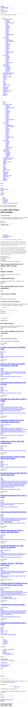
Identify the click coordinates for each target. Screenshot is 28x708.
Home (4, 639)
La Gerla (2, 387)
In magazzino (3, 257)
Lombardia (8, 26)
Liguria (7, 25)
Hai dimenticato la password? (7, 699)
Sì (3, 275)
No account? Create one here (6, 703)
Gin (4, 80)
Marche (7, 27)
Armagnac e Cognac (7, 76)
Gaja (1, 477)
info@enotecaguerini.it (5, 664)
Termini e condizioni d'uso (8, 649)
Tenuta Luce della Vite (5, 550)
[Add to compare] (1, 227)
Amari (4, 75)
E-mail (2, 694)
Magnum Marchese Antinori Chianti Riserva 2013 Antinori (13, 457)
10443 (2, 425)
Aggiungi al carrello (4, 224)
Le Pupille (3, 403)
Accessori (8, 70)
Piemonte (8, 28)
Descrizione (5, 235)
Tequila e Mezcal (6, 84)
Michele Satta (3, 351)
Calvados (5, 78)
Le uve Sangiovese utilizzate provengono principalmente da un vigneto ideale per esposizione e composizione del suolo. (13, 554)
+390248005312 (4, 662)
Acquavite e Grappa (7, 74)
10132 (2, 478)
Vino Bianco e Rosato (7, 19)
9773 (2, 353)
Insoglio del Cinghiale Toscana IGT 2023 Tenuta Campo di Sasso (12, 421)
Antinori (2, 368)
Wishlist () (3, 6)
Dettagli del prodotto (7, 236)
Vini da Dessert (6, 66)
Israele (7, 61)
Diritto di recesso (6, 652)
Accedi (2, 188)
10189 (2, 369)
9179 (2, 501)
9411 (2, 447)
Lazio (7, 23)
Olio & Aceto (6, 91)
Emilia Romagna (9, 40)
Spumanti (8, 68)
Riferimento (3, 256)
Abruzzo (7, 20)
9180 (2, 388)
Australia (7, 57)
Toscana (7, 33)
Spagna (7, 63)
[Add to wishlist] (1, 226)
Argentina (8, 56)
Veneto (7, 36)
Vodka (4, 82)
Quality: (4, 307)
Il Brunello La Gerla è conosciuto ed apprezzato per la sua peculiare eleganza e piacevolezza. (12, 504)
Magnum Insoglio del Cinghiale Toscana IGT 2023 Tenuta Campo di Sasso (14, 584)
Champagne (8, 67)
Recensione (3, 313)
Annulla (2, 320)
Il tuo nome (3, 311)
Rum (4, 81)
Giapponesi (8, 69)
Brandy (4, 77)
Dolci (4, 92)
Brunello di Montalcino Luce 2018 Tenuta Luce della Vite (12, 546)
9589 (2, 515)
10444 (2, 588)
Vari (4, 85)
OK (1, 268)
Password (2, 697)
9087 (2, 608)
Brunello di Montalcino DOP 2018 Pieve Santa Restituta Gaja (14, 474)
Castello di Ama (4, 445)
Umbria (7, 35)
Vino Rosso (5, 37)
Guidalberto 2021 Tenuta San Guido (13, 604)
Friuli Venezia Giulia (10, 22)
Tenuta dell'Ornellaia (5, 567)
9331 (2, 551)
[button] (4, 18)
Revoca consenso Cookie (8, 654)
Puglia (7, 29)
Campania (8, 21)
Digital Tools (16, 686)
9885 (2, 536)
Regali (7, 71)
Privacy (4, 651)
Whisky (4, 83)
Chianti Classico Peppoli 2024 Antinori (13, 512)
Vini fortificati (6, 64)
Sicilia (7, 32)
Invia (6, 320)
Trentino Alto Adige (10, 34)
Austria (7, 59)
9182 (2, 628)
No (1, 275)
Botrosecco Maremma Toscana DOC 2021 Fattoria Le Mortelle (13, 364)
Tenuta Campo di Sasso (5, 424)
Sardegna (8, 30)
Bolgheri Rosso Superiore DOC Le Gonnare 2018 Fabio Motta (12, 531)
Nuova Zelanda (9, 62)
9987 (2, 568)
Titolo (2, 309)
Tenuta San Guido (4, 607)
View (2, 355)
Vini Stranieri (6, 55)
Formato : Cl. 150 (4, 390)
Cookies (5, 650)
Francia (7, 60)
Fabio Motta (3, 534)
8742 (2, 462)
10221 (2, 404)
